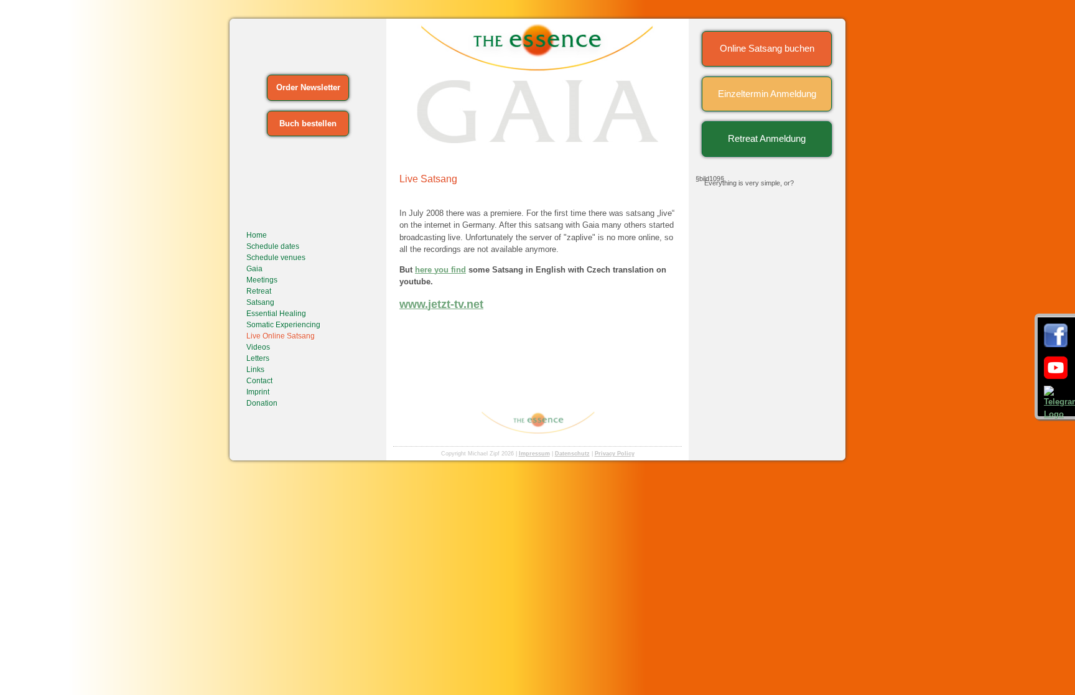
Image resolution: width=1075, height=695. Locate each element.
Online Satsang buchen (767, 48)
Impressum (534, 453)
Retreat (258, 291)
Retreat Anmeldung (767, 138)
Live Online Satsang (280, 336)
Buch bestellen (308, 123)
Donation (261, 403)
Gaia (254, 268)
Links (255, 369)
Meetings (261, 280)
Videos (258, 347)
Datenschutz (572, 453)
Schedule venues (275, 257)
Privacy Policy (615, 453)
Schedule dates (272, 246)
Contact (259, 380)
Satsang (260, 302)
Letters (257, 358)
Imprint (257, 392)
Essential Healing (276, 313)
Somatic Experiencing (283, 324)
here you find (440, 269)
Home (256, 235)
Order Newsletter (308, 87)
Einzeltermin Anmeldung (767, 93)
